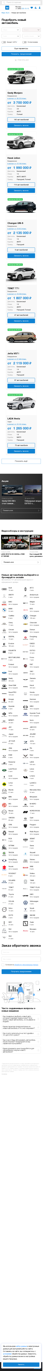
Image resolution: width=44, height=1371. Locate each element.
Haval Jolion (13, 158)
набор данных (21, 1346)
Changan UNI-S (15, 223)
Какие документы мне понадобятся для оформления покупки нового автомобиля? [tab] (18, 1050)
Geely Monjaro (15, 93)
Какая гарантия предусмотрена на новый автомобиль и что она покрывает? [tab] (19, 1027)
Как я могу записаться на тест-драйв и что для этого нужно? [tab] (18, 1034)
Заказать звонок (21, 125)
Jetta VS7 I (13, 354)
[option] (12, 495)
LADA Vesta (13, 419)
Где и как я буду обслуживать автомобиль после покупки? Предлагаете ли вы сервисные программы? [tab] (19, 1041)
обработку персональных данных (26, 965)
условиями (7, 1354)
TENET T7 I (13, 289)
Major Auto (6, 13)
